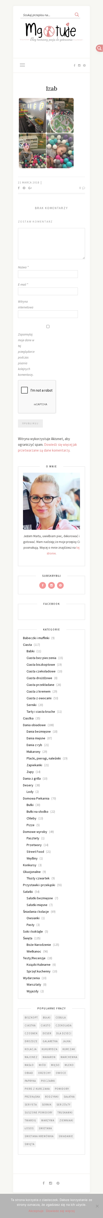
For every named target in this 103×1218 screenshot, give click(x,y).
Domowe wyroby (35, 832)
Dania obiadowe (34, 725)
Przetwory (34, 845)
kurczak (69, 1049)
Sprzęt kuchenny (39, 971)
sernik (47, 1104)
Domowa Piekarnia (36, 798)
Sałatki (28, 891)
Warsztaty (34, 984)
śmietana (45, 1128)
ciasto (46, 1025)
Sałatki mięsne (37, 905)
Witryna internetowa (25, 304)
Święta (27, 938)
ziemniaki (66, 1120)
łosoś (29, 1128)
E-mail (23, 284)
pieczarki (48, 1081)
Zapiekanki (34, 765)
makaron (49, 1057)
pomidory (62, 1088)
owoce (61, 1073)
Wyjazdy (33, 991)
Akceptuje (36, 1211)
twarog (30, 1120)
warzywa (47, 1120)
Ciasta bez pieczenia (41, 658)
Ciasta (27, 644)
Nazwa (23, 267)
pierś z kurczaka (37, 1088)
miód (42, 1065)
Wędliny (32, 858)
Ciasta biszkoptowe (41, 664)
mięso (55, 1065)
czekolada (64, 1025)
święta (29, 1144)
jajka (67, 1041)
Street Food (35, 851)
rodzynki (52, 1096)
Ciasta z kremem (39, 691)
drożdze (31, 1041)
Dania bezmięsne (39, 731)
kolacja (31, 1049)
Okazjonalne (32, 872)
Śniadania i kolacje (36, 911)
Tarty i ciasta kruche (41, 711)
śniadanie (66, 1136)
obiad (29, 1073)
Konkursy (29, 865)
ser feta (31, 1104)
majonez (31, 1057)
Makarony (33, 751)
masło (29, 1065)
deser (47, 1033)
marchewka (69, 1057)
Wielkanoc (34, 951)
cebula (61, 1017)
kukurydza (49, 1049)
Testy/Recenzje (34, 958)
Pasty (30, 925)
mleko (69, 1065)
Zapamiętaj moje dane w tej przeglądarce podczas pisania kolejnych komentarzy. (26, 354)
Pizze (30, 825)
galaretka (50, 1041)
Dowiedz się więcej (60, 1211)
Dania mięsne (36, 738)
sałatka (69, 1096)
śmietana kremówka (39, 1136)
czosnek (31, 1033)
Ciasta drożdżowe (39, 678)
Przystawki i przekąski (39, 885)
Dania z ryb (34, 745)
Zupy (30, 772)
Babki (30, 651)
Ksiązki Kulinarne (39, 964)
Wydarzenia (31, 978)
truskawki (65, 1112)
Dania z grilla (32, 778)
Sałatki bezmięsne (40, 898)
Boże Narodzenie (39, 944)
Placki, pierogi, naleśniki (44, 758)
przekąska (32, 1096)
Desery (28, 785)
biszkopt (31, 1017)
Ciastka (28, 718)
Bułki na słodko (37, 811)
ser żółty (63, 1104)
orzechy (44, 1073)
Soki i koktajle (33, 931)
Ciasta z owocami (39, 698)
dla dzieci (63, 1033)
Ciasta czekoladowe (41, 671)
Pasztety (33, 838)
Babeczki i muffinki (36, 638)
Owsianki (33, 918)
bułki (47, 1017)
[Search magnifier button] (77, 14)
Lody (30, 791)
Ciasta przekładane (40, 685)
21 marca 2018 (29, 182)
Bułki (30, 805)
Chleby (31, 818)
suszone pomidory (38, 1112)
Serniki (31, 705)
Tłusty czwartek (38, 878)
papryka (30, 1081)
